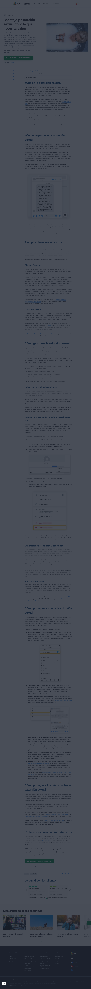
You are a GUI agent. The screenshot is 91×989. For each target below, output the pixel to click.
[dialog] (45, 494)
